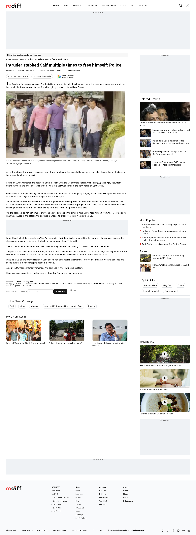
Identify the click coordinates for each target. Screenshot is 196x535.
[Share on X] (168, 530)
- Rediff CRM (56, 508)
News (76, 5)
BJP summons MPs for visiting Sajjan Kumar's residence (164, 225)
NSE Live (102, 494)
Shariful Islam (150, 285)
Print (74, 290)
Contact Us (97, 530)
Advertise (26, 530)
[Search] (180, 5)
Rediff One (56, 494)
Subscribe (60, 291)
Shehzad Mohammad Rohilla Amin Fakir (63, 306)
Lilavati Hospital (151, 291)
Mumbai (34, 306)
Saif (12, 306)
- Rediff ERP (56, 511)
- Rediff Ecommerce (59, 501)
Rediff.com (118, 530)
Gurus (123, 5)
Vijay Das (167, 285)
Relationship (128, 501)
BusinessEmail (109, 5)
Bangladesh (170, 291)
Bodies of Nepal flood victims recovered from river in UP (164, 232)
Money (91, 5)
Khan (22, 306)
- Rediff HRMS (57, 504)
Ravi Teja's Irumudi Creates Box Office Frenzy (164, 244)
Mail (66, 5)
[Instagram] (178, 530)
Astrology (79, 515)
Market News (104, 498)
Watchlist (103, 501)
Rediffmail (56, 491)
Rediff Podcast (81, 518)
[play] (165, 354)
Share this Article (43, 76)
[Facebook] (173, 530)
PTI (13, 71)
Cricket (78, 504)
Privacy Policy (41, 530)
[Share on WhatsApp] (163, 530)
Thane (180, 285)
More (141, 5)
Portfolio (102, 504)
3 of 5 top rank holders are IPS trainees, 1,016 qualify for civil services (164, 239)
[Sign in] (188, 5)
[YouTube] (183, 530)
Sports (78, 501)
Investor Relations (79, 530)
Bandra (91, 306)
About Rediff (11, 530)
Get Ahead (79, 508)
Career (125, 498)
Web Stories (147, 341)
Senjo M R (30, 71)
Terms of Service (59, 530)
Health (125, 491)
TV (132, 5)
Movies (78, 498)
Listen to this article (19, 76)
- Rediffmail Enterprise (60, 498)
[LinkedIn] (189, 530)
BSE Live (102, 491)
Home (56, 5)
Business (79, 494)
